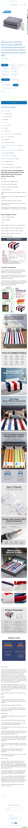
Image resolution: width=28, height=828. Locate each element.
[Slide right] (16, 37)
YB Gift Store (12, 825)
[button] (2, 4)
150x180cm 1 (5, 74)
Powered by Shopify (17, 825)
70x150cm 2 (21, 65)
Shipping (2, 60)
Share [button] (4, 796)
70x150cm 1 (13, 65)
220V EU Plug (5, 79)
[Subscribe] (20, 808)
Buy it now (14, 102)
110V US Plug (15, 79)
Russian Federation (7, 88)
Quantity (2, 91)
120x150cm (4, 68)
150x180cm (14, 71)
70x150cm (4, 65)
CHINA (15, 85)
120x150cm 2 (5, 71)
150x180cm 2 (14, 74)
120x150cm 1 (14, 68)
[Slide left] (11, 37)
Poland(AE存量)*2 (7, 85)
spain (17, 88)
